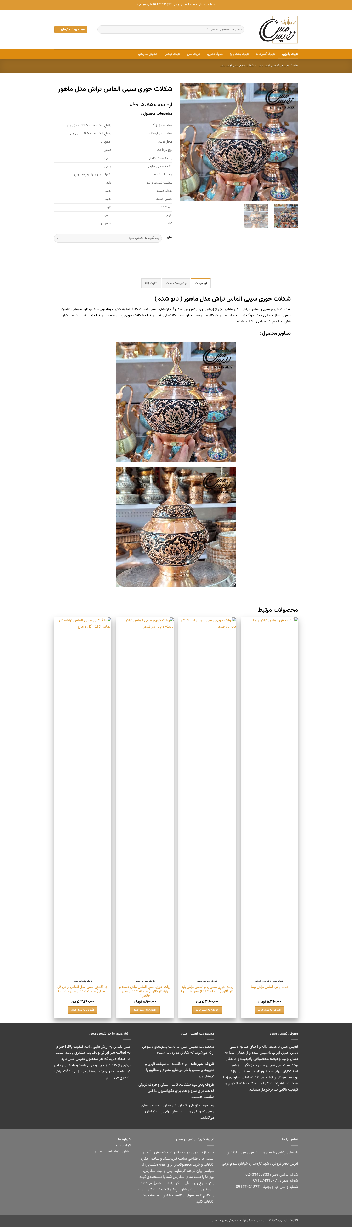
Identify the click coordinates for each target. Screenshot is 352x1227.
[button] (70, 30)
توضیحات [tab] (201, 283)
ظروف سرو (193, 54)
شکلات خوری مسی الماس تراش (237, 66)
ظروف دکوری (215, 54)
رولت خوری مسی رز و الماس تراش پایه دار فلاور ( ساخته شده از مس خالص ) (207, 989)
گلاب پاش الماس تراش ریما (269, 987)
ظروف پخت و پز (239, 54)
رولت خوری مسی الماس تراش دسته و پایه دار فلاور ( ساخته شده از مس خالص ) (144, 991)
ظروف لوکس (172, 54)
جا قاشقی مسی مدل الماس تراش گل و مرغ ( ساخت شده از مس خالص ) (82, 989)
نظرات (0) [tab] (151, 283)
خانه (295, 66)
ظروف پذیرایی (290, 54)
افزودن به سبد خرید (269, 1010)
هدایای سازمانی (147, 54)
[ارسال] (102, 29)
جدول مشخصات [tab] (176, 283)
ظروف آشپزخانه (265, 54)
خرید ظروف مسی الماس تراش (273, 66)
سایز (169, 237)
